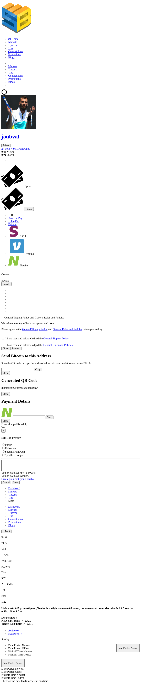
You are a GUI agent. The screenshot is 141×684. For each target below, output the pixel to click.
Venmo (29, 253)
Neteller (24, 265)
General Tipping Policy (34, 329)
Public (8, 444)
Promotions (14, 522)
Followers (8, 148)
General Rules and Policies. (58, 345)
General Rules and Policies (67, 329)
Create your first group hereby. (18, 479)
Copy (37, 369)
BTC (13, 215)
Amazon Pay (15, 218)
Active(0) (13, 630)
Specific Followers (15, 451)
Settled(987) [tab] (14, 633)
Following (23, 148)
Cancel (6, 482)
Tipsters (12, 494)
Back (7, 531)
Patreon (12, 224)
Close (5, 348)
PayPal (14, 221)
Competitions (15, 519)
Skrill (22, 235)
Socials (6, 284)
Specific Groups (14, 455)
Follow (6, 145)
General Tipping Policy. (56, 338)
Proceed (16, 348)
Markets (12, 491)
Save (15, 482)
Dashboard (14, 488)
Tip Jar (28, 209)
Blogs (11, 525)
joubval (10, 136)
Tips (10, 497)
